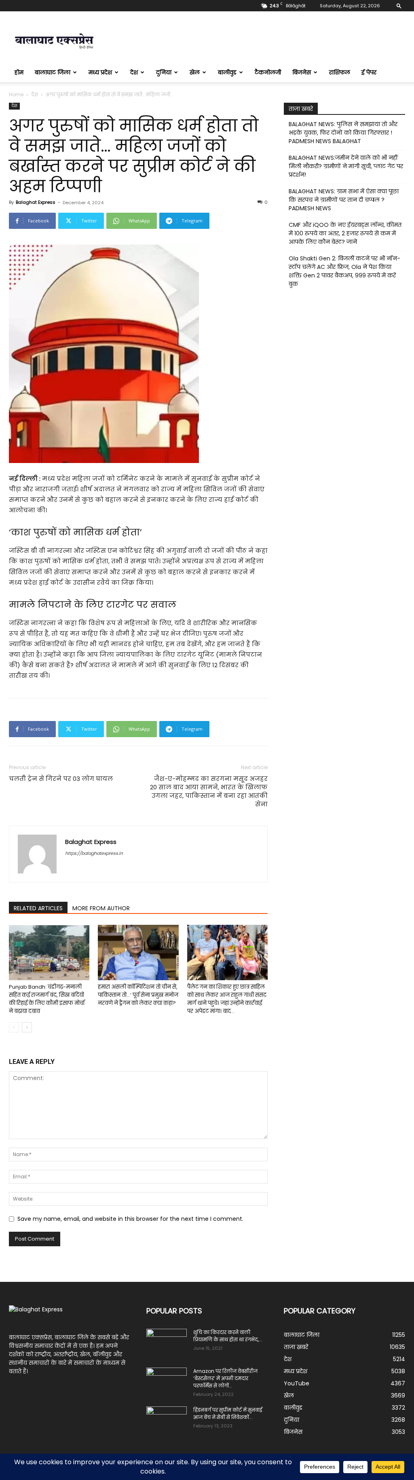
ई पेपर (368, 72)
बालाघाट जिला (52, 72)
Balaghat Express (35, 202)
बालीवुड (227, 72)
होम (19, 72)
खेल (195, 72)
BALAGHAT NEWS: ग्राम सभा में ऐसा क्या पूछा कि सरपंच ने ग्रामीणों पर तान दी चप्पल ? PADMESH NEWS (344, 199)
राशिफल (339, 72)
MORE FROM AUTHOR (101, 908)
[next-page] (27, 1027)
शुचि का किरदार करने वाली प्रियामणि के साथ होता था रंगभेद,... (227, 1336)
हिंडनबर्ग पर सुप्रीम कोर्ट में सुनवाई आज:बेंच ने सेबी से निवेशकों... (227, 1413)
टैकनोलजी (268, 72)
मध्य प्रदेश (100, 72)
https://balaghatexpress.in (94, 853)
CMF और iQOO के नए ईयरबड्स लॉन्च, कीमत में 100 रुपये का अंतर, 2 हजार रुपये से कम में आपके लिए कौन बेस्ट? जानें (345, 233)
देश (134, 72)
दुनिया (163, 72)
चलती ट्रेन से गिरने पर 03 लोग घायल (61, 778)
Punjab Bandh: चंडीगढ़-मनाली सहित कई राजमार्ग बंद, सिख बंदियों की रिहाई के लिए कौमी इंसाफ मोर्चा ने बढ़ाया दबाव (46, 999)
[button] (399, 5)
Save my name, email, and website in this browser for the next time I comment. (130, 1219)
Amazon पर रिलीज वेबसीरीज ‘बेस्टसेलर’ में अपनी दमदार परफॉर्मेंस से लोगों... (225, 1378)
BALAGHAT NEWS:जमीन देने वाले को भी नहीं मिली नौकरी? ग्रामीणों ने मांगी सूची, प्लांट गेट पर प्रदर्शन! (346, 166)
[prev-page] (14, 1027)
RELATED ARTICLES (38, 908)
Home (16, 94)
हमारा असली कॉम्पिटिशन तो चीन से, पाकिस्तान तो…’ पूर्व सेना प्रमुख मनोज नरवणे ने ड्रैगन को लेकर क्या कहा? (138, 995)
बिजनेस (301, 72)
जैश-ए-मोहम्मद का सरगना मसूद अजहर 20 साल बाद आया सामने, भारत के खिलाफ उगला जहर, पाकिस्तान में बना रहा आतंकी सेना (209, 791)
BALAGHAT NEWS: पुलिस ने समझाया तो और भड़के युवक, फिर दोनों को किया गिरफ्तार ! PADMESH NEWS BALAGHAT (343, 132)
